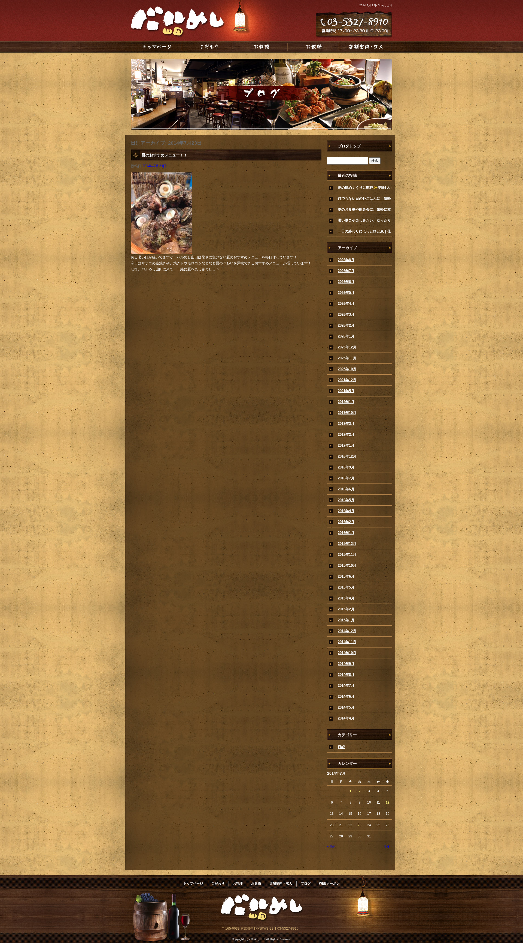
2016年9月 (346, 467)
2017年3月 (346, 424)
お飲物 (314, 46)
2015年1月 (346, 620)
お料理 (261, 46)
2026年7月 (346, 271)
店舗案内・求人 (366, 46)
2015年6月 (346, 576)
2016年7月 (346, 478)
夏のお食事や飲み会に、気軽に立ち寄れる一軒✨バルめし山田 (364, 211)
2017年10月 (347, 413)
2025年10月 (347, 369)
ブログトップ (349, 146)
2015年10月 (347, 565)
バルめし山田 (174, 24)
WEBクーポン (329, 883)
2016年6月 (346, 489)
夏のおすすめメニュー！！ (164, 155)
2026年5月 (346, 293)
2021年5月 (346, 391)
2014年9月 (346, 664)
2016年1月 (346, 533)
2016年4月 (346, 511)
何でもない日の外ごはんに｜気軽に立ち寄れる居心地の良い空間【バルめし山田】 (364, 200)
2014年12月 (347, 631)
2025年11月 (347, 358)
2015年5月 (346, 587)
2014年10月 (347, 653)
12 (388, 802)
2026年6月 (346, 282)
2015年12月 (347, 544)
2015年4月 (346, 598)
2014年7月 (346, 686)
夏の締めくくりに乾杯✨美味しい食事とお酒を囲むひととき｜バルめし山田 (365, 189)
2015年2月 (346, 609)
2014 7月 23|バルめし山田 (375, 5)
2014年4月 (346, 718)
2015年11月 (347, 555)
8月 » (388, 846)
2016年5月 (346, 500)
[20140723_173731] (161, 251)
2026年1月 (346, 336)
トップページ (157, 46)
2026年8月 (346, 260)
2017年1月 (346, 445)
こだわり (209, 46)
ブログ (306, 883)
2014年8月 (346, 675)
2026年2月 (346, 325)
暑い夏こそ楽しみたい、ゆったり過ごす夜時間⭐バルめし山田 (364, 222)
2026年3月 (346, 314)
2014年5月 (346, 707)
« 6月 (331, 846)
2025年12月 (347, 347)
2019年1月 (346, 402)
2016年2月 (346, 522)
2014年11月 (347, 642)
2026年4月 (346, 304)
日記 (341, 747)
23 (359, 825)
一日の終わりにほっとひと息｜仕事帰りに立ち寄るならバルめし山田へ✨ (364, 233)
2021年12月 (347, 380)
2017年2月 (346, 434)
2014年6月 (346, 696)
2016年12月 (347, 456)
